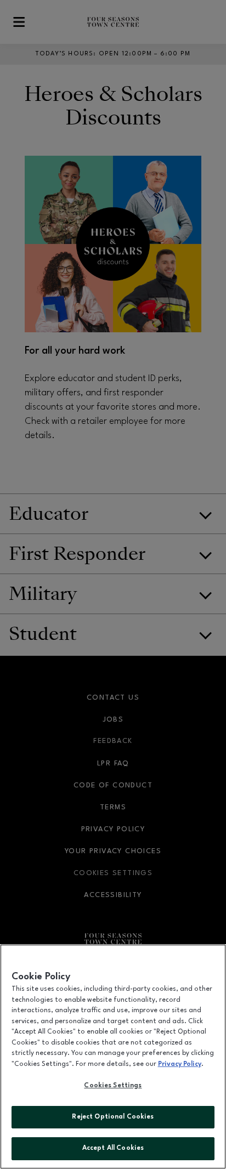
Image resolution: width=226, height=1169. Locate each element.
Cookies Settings (113, 1085)
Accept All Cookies (113, 1148)
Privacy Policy (179, 1064)
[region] (113, 1056)
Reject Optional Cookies (113, 1117)
